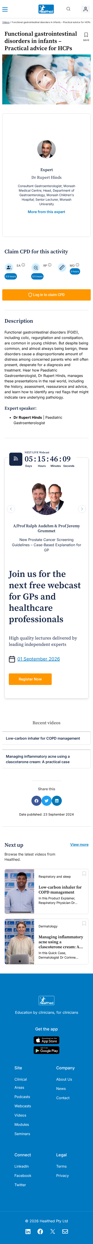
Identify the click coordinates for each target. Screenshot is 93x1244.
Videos (5, 22)
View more (79, 844)
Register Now (30, 679)
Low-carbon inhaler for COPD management (43, 738)
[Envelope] (65, 1231)
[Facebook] (40, 1231)
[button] (68, 9)
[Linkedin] (28, 1231)
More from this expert (46, 211)
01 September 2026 (38, 659)
